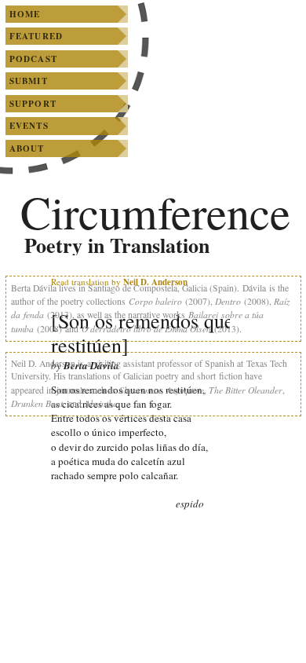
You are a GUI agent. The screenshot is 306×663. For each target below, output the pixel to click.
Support (32, 103)
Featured (36, 36)
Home (24, 14)
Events (29, 125)
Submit (28, 81)
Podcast (33, 59)
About (27, 148)
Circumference (155, 211)
